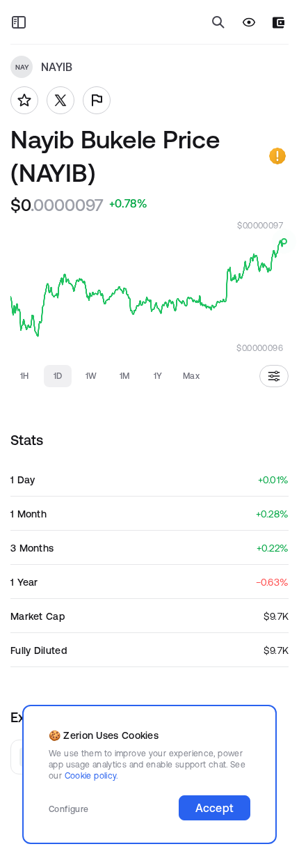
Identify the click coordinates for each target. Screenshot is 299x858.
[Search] (218, 22)
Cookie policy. (91, 775)
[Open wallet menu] (278, 23)
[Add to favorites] (24, 100)
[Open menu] (19, 22)
